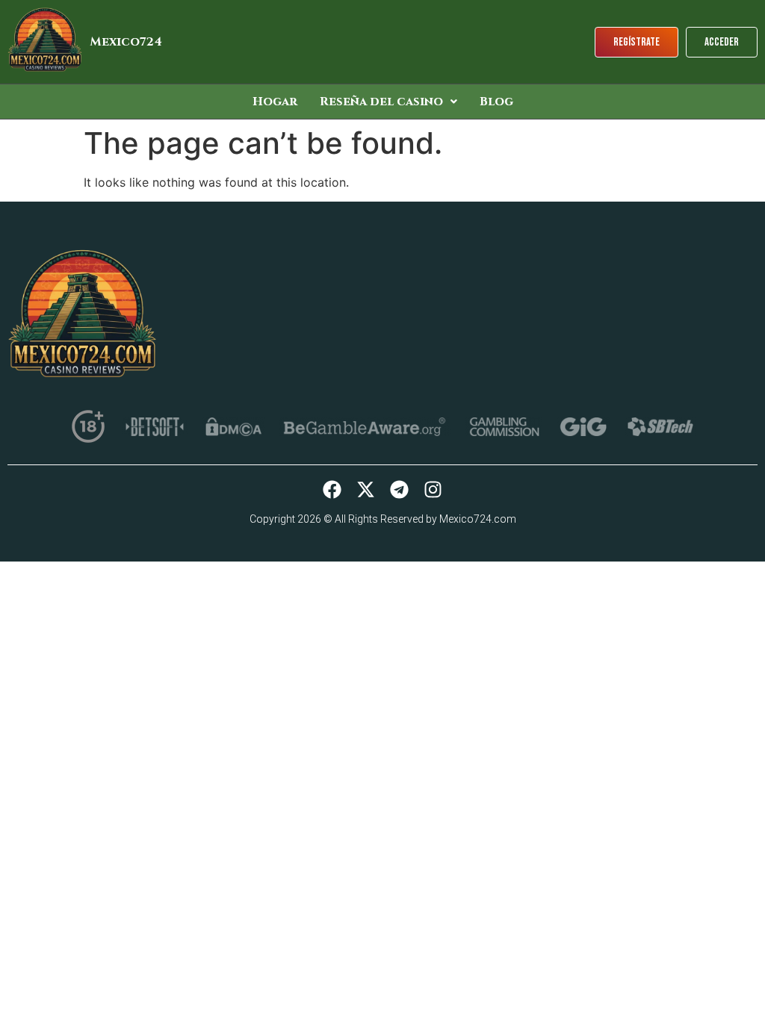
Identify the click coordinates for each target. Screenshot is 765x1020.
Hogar (275, 101)
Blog (496, 101)
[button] (388, 101)
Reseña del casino (381, 101)
